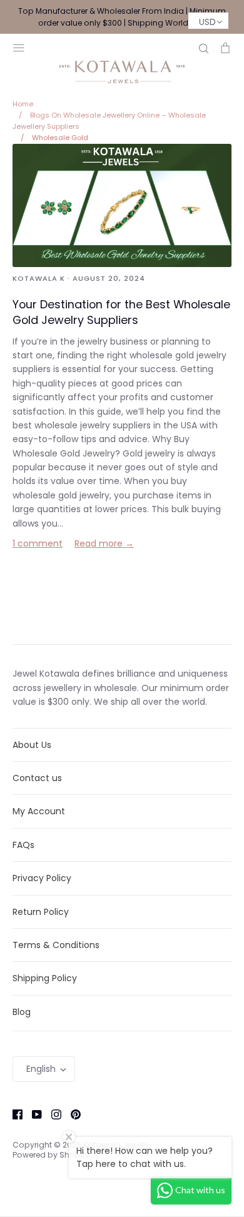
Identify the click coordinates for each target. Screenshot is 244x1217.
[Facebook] (13, 1114)
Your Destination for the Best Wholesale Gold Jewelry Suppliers (121, 312)
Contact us (37, 778)
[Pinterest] (71, 1114)
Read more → (104, 543)
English (41, 1069)
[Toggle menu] (19, 46)
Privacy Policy (42, 878)
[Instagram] (51, 1114)
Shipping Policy (45, 978)
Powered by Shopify (51, 1154)
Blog (22, 1012)
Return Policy (41, 912)
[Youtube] (32, 1114)
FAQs (23, 845)
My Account (39, 811)
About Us (32, 745)
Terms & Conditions (56, 945)
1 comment (38, 543)
